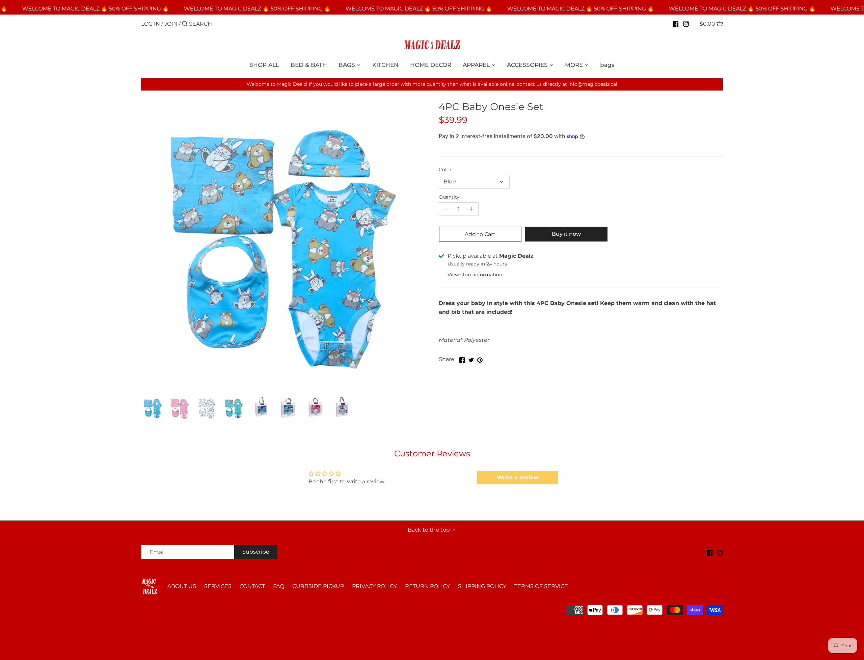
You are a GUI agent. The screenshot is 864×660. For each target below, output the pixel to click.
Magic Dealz (198, 608)
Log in (150, 24)
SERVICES (218, 586)
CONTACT (252, 586)
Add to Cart (480, 234)
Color (445, 170)
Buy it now (566, 234)
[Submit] (185, 24)
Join (171, 24)
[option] (153, 408)
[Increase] (471, 209)
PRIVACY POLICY (374, 586)
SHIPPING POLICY (482, 586)
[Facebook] (675, 23)
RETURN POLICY (427, 586)
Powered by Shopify (164, 615)
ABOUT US (181, 586)
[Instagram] (686, 23)
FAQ (278, 586)
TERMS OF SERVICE (541, 586)
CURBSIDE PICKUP (318, 586)
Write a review (518, 477)
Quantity (449, 197)
